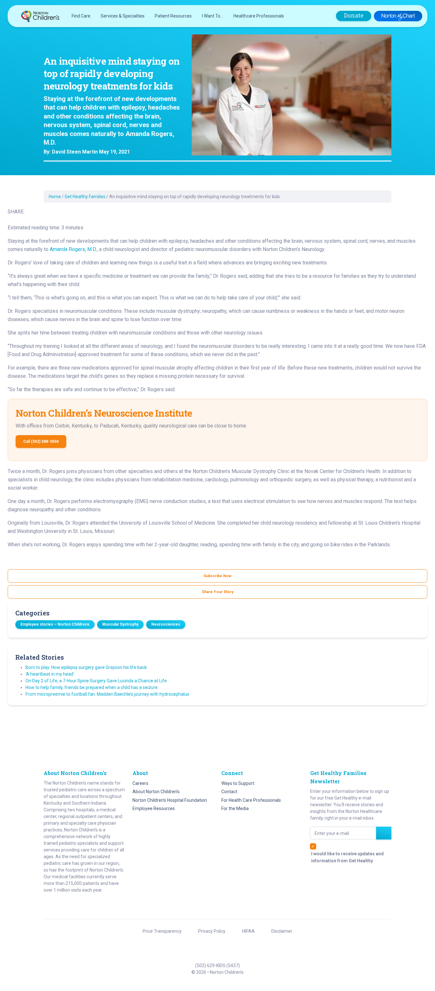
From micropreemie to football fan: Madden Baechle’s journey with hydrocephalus (107, 694)
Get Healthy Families (85, 196)
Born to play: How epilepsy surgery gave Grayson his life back (86, 667)
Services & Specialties (123, 15)
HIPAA (248, 931)
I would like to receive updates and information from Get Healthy (347, 857)
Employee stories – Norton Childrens (54, 624)
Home (55, 196)
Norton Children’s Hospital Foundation (169, 800)
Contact (229, 791)
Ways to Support (237, 783)
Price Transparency (162, 931)
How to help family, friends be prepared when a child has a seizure (91, 687)
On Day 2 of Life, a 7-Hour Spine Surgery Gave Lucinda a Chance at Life (96, 680)
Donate (353, 15)
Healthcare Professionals (258, 15)
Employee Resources (153, 808)
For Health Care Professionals (251, 800)
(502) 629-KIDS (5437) (217, 965)
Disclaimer (281, 931)
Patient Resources (173, 15)
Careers (140, 783)
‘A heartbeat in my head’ (49, 674)
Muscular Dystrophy (120, 624)
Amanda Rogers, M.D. (73, 249)
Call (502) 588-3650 (41, 441)
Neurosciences (165, 624)
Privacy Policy (211, 931)
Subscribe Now (217, 576)
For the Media (235, 808)
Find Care (81, 15)
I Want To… (212, 15)
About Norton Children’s (156, 791)
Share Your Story (217, 592)
